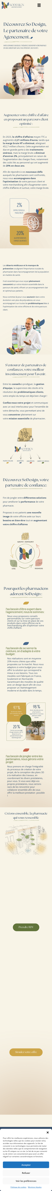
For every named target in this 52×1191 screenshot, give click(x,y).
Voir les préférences (26, 1180)
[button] (47, 1132)
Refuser (26, 1172)
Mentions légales (35, 1187)
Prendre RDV (26, 927)
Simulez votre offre (26, 1052)
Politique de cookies (18, 1187)
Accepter (26, 1164)
